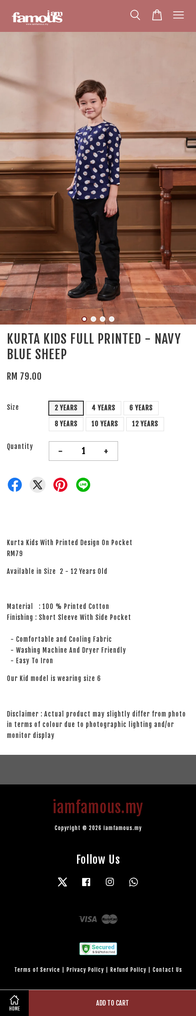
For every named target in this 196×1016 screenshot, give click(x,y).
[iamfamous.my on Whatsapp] (133, 886)
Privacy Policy (85, 969)
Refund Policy (128, 969)
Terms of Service (37, 969)
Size (13, 407)
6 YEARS (141, 408)
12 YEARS (145, 424)
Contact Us (167, 969)
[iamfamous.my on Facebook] (86, 886)
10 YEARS (105, 424)
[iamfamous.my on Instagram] (109, 886)
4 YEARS (103, 408)
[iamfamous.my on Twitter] (62, 886)
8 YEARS (66, 424)
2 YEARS (66, 408)
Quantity (20, 446)
